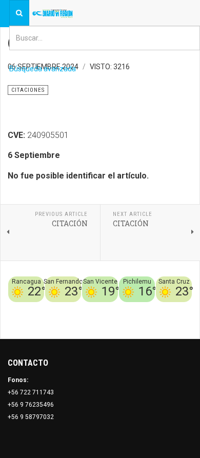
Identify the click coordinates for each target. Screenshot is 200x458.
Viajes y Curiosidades (142, 308)
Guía (185, 308)
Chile (67, 308)
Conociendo (38, 308)
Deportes (92, 308)
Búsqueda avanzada (42, 69)
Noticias (179, 320)
